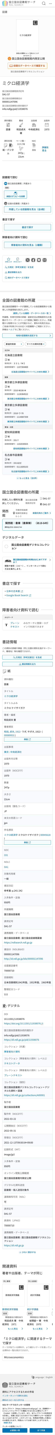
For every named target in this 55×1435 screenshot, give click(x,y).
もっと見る (13, 1328)
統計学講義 (32, 1309)
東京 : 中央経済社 (13, 752)
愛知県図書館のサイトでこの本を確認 (30, 448)
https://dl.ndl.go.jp (14, 1245)
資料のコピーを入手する (13, 1400)
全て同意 (41, 1430)
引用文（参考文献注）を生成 (20, 267)
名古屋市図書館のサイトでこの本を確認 (29, 471)
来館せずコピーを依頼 (15, 196)
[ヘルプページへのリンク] (30, 55)
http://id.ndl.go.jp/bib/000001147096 (23, 958)
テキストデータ (12, 1063)
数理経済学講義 (10, 1309)
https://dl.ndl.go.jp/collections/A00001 (24, 1095)
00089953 (9, 735)
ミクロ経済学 (11, 696)
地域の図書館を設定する (27, 335)
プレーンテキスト (14, 624)
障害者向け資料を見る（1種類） (27, 245)
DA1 (6, 867)
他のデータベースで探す (18, 277)
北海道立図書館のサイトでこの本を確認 (29, 371)
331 (6, 855)
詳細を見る (45, 149)
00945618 (45, 834)
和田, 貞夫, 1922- (12, 731)
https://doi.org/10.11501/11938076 (22, 1023)
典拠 (26, 739)
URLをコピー (17, 262)
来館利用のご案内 (40, 513)
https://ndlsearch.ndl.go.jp (18, 942)
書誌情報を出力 (15, 272)
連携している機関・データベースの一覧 (31, 313)
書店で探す (27, 227)
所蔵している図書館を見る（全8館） (27, 209)
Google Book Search (17, 595)
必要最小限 (15, 1430)
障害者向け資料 (12, 1051)
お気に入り (8, 262)
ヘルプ (12, 329)
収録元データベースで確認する (29, 65)
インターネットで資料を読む (15, 1395)
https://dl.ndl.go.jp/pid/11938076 (21, 1039)
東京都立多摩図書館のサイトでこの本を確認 (27, 398)
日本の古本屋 (13, 591)
